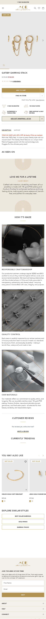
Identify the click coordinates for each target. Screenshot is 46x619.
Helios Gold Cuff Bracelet (12, 494)
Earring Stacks (23, 527)
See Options (40, 100)
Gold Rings (23, 522)
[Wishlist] (39, 8)
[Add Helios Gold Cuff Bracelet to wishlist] (25, 461)
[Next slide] (43, 40)
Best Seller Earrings (23, 516)
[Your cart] (43, 8)
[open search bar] (35, 8)
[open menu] (3, 8)
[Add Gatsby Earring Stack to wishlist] (42, 90)
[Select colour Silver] (4, 501)
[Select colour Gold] (2, 501)
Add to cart (21, 90)
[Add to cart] (26, 489)
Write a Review (23, 431)
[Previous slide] (3, 40)
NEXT (23, 595)
